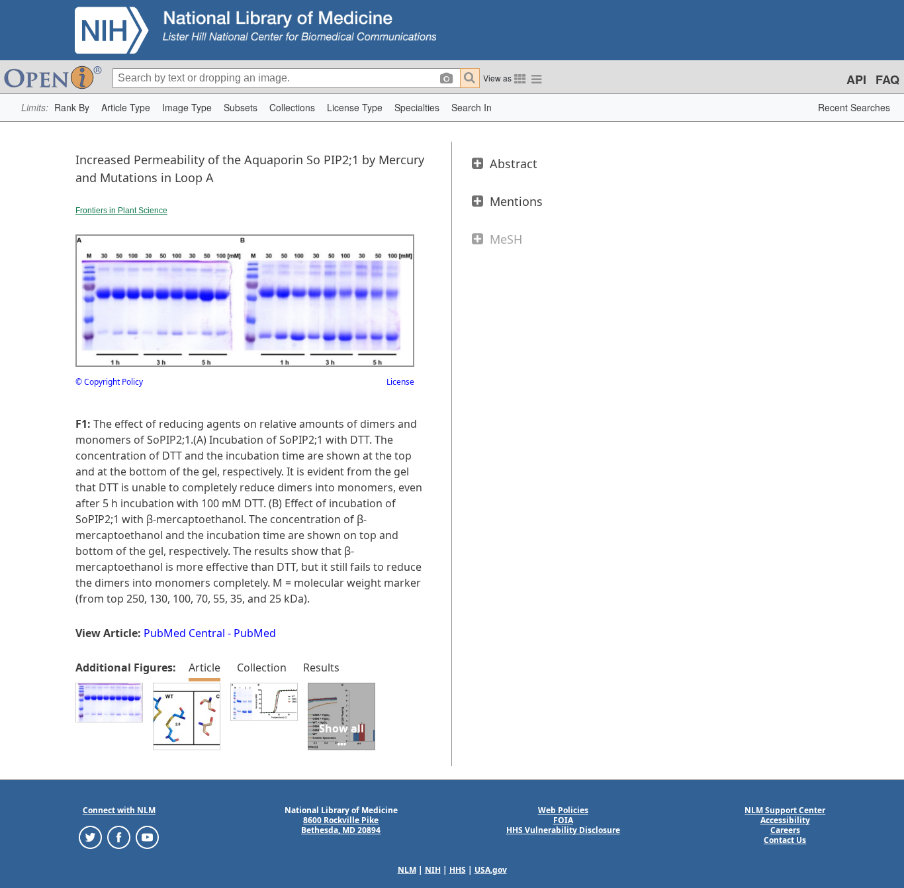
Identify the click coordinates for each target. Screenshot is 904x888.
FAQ (887, 79)
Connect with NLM (119, 810)
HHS (457, 869)
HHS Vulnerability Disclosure (563, 830)
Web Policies (563, 810)
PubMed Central (184, 633)
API (856, 79)
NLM (407, 869)
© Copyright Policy (109, 381)
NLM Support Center (785, 810)
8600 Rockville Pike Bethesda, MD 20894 (341, 825)
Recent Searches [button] (854, 107)
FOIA (563, 820)
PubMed (255, 633)
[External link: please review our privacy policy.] (90, 836)
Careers (785, 830)
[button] (72, 107)
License (400, 381)
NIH (433, 869)
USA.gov (491, 869)
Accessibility (785, 820)
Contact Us (785, 840)
